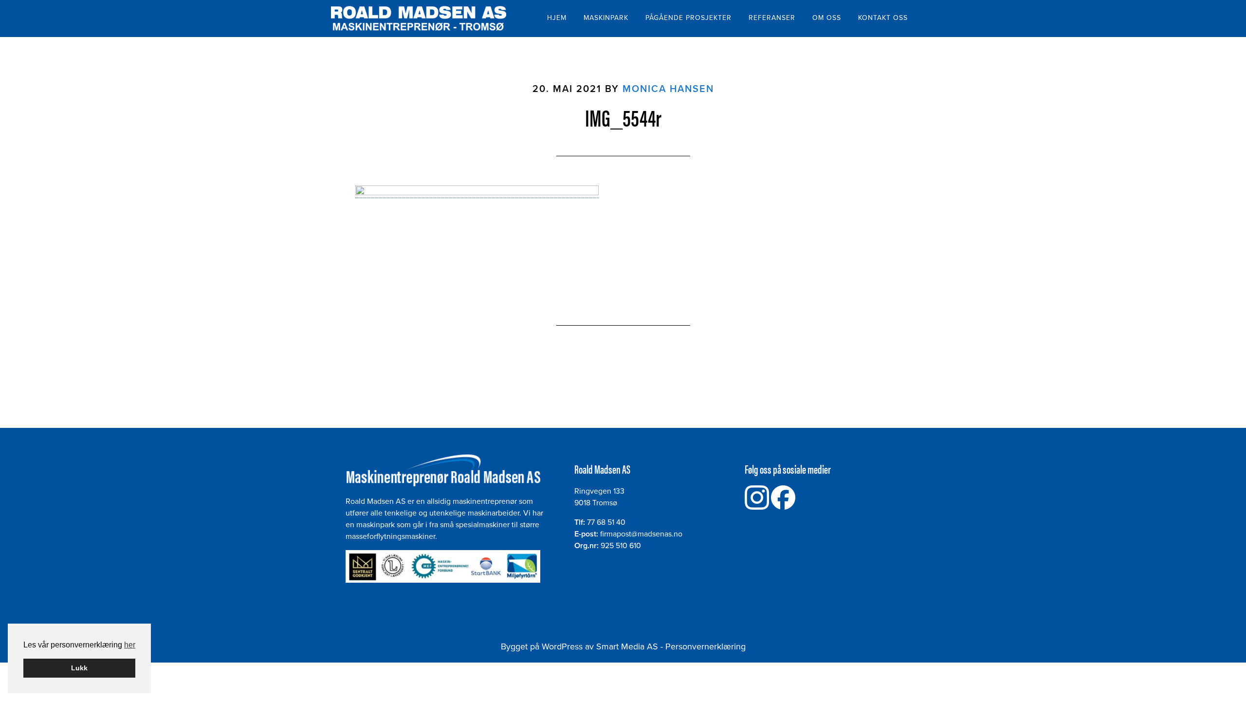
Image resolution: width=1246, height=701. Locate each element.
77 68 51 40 (606, 522)
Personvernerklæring (705, 646)
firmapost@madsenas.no (641, 534)
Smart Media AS (627, 646)
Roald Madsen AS (418, 18)
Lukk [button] (79, 668)
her (129, 645)
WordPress (562, 646)
